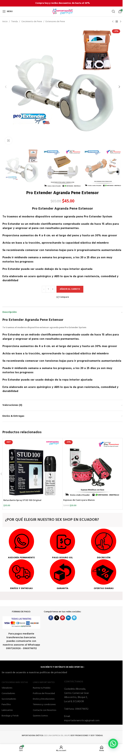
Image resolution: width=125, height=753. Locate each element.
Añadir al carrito (70, 289)
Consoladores (8, 693)
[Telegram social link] (74, 617)
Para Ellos (6, 704)
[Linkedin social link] (68, 617)
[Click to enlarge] (8, 140)
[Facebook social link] (50, 617)
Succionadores (9, 699)
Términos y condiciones (44, 704)
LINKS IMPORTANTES (44, 682)
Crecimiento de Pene (31, 21)
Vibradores (7, 688)
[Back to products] (117, 22)
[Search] (113, 11)
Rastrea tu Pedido (41, 688)
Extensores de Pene (55, 21)
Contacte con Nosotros (44, 710)
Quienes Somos (40, 716)
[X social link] (56, 617)
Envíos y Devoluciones (44, 699)
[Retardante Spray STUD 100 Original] (32, 468)
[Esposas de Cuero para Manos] (92, 468)
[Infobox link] (21, 544)
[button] (5, 87)
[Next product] (121, 22)
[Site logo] (62, 11)
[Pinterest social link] (62, 617)
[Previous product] (113, 22)
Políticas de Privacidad (44, 693)
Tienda (14, 21)
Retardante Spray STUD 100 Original (22, 500)
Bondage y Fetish (10, 716)
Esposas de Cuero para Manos (79, 500)
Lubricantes (7, 710)
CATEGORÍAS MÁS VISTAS (15, 682)
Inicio (5, 21)
